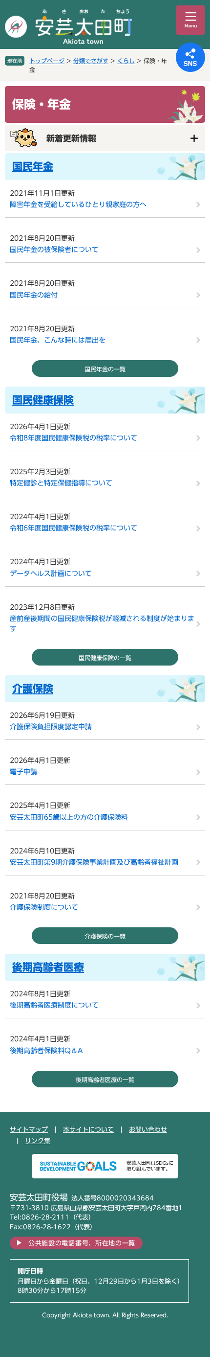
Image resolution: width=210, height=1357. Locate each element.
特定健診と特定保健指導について (61, 483)
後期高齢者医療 (48, 967)
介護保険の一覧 (105, 936)
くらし (126, 61)
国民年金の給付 (34, 295)
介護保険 (32, 689)
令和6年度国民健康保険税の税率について (73, 528)
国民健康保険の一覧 (105, 658)
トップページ (46, 61)
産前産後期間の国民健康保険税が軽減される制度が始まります (102, 623)
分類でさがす (90, 61)
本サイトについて (88, 1130)
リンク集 (37, 1141)
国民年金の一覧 (105, 369)
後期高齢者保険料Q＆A (46, 1050)
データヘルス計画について (51, 573)
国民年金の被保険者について (54, 249)
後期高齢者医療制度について (54, 1005)
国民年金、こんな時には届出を (57, 340)
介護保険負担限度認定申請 (51, 726)
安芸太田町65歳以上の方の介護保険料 (69, 817)
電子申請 (23, 771)
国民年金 (32, 166)
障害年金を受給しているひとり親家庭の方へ (78, 204)
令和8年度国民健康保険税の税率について (73, 438)
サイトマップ (29, 1130)
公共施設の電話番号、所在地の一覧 (81, 1243)
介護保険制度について (44, 907)
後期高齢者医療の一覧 (105, 1079)
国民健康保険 (43, 400)
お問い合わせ (148, 1130)
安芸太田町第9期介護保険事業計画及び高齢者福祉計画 (94, 862)
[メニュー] (190, 20)
